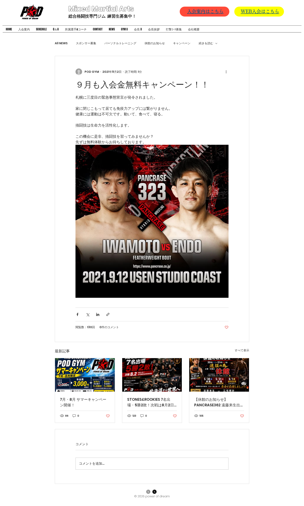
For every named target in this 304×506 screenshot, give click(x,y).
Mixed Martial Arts (101, 9)
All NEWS (61, 43)
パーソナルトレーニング (120, 43)
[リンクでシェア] (108, 314)
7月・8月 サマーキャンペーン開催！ (83, 402)
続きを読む (206, 43)
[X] (148, 492)
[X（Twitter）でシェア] (88, 314)
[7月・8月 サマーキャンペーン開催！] (85, 375)
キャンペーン (181, 43)
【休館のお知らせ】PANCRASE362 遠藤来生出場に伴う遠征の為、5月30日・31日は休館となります (219, 402)
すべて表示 (242, 350)
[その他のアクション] (226, 71)
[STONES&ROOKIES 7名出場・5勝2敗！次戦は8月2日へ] (152, 375)
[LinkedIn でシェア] (98, 314)
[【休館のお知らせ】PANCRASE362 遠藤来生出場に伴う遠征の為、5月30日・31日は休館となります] (219, 375)
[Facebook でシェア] (77, 314)
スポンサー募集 (86, 43)
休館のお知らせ (155, 43)
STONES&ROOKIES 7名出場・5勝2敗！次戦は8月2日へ (150, 402)
